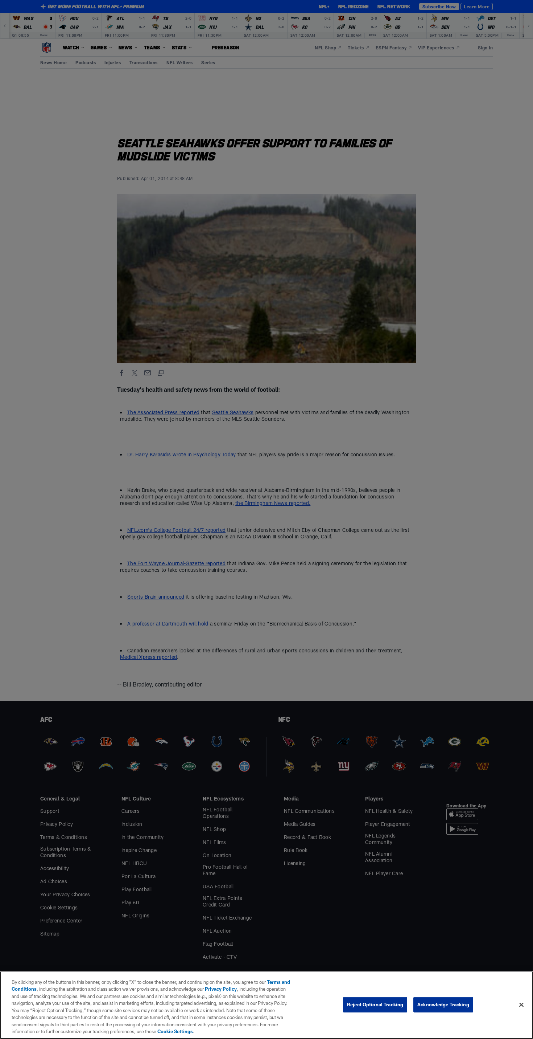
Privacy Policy (221, 989)
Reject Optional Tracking (375, 1004)
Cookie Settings (175, 1031)
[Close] (521, 1004)
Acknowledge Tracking (443, 1004)
